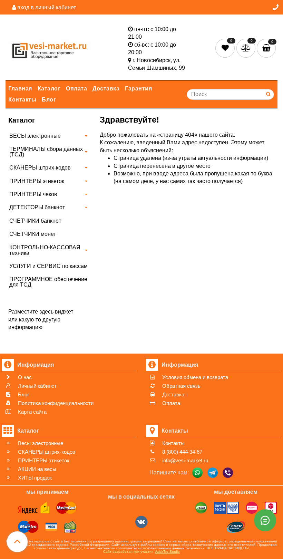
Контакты (22, 100)
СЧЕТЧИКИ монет (32, 234)
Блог (49, 100)
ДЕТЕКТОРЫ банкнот (37, 207)
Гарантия (138, 88)
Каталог (49, 88)
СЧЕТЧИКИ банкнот (35, 221)
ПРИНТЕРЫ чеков (33, 194)
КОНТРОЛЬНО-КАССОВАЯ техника (44, 250)
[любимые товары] (225, 47)
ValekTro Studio (167, 551)
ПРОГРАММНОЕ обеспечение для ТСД (48, 282)
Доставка (105, 88)
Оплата (76, 88)
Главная (20, 88)
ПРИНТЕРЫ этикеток (36, 181)
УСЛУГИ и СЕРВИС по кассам (48, 266)
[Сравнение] (246, 47)
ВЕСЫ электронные (35, 136)
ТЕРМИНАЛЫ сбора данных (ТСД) (46, 151)
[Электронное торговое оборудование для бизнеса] (49, 49)
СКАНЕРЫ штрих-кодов (40, 168)
